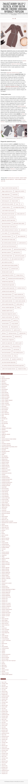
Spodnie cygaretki (5, 567)
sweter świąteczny (6, 346)
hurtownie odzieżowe (6, 445)
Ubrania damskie (5, 657)
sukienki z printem (6, 615)
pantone (3, 530)
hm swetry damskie (14, 233)
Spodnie (3, 566)
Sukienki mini (4, 601)
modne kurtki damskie (19, 297)
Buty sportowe (5, 423)
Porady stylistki (5, 542)
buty (17, 204)
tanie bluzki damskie (6, 349)
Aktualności (4, 380)
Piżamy (3, 533)
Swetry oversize (5, 623)
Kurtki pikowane (5, 496)
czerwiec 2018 (5, 758)
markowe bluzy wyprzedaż (7, 281)
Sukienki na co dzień (6, 603)
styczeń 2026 (4, 691)
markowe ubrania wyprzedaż (8, 291)
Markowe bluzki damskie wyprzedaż (16, 278)
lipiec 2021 (4, 741)
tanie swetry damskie (6, 355)
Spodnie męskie (5, 575)
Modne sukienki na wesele (7, 521)
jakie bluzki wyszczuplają (19, 249)
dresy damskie (5, 431)
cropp (3, 425)
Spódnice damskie (6, 563)
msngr (18, 307)
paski (3, 532)
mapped (3, 278)
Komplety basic (5, 476)
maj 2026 (4, 685)
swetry (3, 617)
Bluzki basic (4, 391)
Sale (2, 550)
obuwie (16, 317)
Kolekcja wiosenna (6, 466)
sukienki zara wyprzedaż (7, 343)
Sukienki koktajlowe (6, 595)
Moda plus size (5, 519)
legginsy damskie (5, 504)
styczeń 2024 (4, 728)
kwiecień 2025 (5, 705)
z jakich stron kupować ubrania (8, 368)
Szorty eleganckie (5, 632)
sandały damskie (5, 553)
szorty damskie (5, 631)
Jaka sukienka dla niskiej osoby (8, 239)
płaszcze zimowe (5, 539)
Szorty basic (4, 628)
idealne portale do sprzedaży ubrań (9, 446)
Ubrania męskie (5, 659)
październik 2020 (5, 748)
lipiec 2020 (4, 751)
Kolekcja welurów (5, 465)
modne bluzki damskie (7, 297)
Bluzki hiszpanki (5, 394)
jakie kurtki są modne (19, 255)
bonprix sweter (15, 200)
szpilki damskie (5, 635)
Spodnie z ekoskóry (6, 576)
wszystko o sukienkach (17, 359)
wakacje (3, 663)
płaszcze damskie (5, 538)
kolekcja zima (4, 468)
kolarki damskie (5, 457)
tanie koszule (16, 349)
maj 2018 (4, 759)
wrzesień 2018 (5, 753)
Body (3, 415)
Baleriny (3, 381)
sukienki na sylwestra (6, 606)
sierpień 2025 (5, 699)
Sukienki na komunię (6, 604)
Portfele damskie (5, 544)
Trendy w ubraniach (6, 654)
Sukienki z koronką (6, 614)
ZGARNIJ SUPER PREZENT (7, 674)
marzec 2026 (4, 688)
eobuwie (3, 435)
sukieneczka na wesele (7, 583)
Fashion (3, 437)
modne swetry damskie (20, 301)
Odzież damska (5, 525)
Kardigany (4, 453)
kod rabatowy (4, 456)
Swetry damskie (5, 618)
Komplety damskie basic (7, 479)
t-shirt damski (5, 637)
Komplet (3, 474)
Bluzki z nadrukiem (6, 404)
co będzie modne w (6, 207)
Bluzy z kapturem (5, 414)
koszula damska (5, 488)
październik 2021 (5, 736)
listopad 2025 (4, 694)
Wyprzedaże (4, 666)
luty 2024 (4, 727)
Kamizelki (4, 449)
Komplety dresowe (6, 480)
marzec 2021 (4, 747)
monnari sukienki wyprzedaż (9, 54)
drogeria (3, 432)
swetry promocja (16, 346)
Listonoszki (4, 508)
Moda (3, 52)
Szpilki (3, 634)
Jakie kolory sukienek (6, 252)
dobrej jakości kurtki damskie (8, 213)
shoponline (4, 555)
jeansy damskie (5, 448)
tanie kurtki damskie (6, 352)
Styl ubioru (4, 580)
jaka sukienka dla (21, 236)
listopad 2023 (4, 731)
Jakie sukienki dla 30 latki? (17, 259)
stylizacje (4, 333)
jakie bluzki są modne (6, 249)
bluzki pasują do (5, 200)
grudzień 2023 (5, 730)
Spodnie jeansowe (6, 573)
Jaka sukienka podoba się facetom (9, 242)
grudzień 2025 (5, 693)
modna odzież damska (7, 294)
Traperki (3, 649)
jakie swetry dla (5, 268)
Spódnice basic (5, 561)
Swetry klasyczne (5, 621)
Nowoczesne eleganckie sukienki (9, 313)
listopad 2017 (4, 768)
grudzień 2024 (5, 711)
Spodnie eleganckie (6, 572)
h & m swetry (4, 233)
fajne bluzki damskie (6, 223)
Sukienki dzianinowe (6, 590)
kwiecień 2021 (5, 745)
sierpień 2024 (5, 717)
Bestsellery (4, 383)
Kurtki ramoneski (5, 501)
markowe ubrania (21, 288)
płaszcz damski (5, 535)
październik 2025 (5, 696)
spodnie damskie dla (6, 330)
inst (14, 236)
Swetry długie (5, 620)
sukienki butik (14, 55)
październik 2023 (5, 733)
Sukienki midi (4, 600)
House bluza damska (6, 236)
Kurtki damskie (5, 493)
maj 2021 (4, 744)
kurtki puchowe (5, 499)
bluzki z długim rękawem (7, 400)
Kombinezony (5, 471)
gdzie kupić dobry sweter (18, 223)
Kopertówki (4, 487)
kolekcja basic (5, 459)
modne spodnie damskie (7, 301)
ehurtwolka (11, 217)
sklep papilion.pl (14, 326)
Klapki (3, 454)
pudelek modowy (5, 547)
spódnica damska (5, 558)
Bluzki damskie (5, 392)
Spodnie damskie (5, 569)
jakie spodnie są (5, 259)
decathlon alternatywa (6, 428)
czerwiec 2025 (5, 702)
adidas (3, 377)
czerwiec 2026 (5, 683)
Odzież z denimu (5, 528)
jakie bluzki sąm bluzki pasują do (9, 246)
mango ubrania (19, 275)
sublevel (3, 581)
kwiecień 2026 (5, 686)
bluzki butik (15, 194)
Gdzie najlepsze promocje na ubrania (10, 230)
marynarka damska (6, 511)
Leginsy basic (4, 507)
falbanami (13, 168)
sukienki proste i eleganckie (6, 56)
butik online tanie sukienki (7, 204)
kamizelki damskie (6, 451)
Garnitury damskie (6, 440)
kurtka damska (5, 491)
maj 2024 (4, 722)
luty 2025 (4, 708)
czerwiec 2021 (5, 742)
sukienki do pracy (20, 55)
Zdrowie (3, 671)
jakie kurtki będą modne (7, 255)
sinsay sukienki (18, 54)
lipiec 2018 (4, 756)
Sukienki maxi (5, 598)
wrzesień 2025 (5, 697)
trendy (15, 355)
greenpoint (23, 230)
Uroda (3, 662)
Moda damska (5, 516)
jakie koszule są (16, 252)
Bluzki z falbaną (5, 401)
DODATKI (4, 429)
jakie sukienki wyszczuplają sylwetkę (10, 265)
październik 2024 (5, 714)
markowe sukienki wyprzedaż (8, 288)
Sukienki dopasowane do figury (8, 589)
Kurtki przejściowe (6, 497)
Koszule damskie (5, 490)
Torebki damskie (5, 648)
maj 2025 (4, 703)
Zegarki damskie (5, 673)
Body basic (4, 417)
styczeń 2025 (4, 710)
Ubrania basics (5, 656)
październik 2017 (5, 770)
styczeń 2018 (4, 765)
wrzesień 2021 (5, 737)
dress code (4, 217)
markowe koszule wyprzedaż (8, 284)
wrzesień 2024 (5, 716)
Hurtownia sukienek (6, 443)
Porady (3, 541)
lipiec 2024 (4, 719)
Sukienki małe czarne (6, 597)
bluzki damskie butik (6, 197)
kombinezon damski (6, 470)
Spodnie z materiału (6, 578)
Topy (3, 645)
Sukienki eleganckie (6, 592)
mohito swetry (19, 304)
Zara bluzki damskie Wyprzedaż (9, 362)
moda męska (4, 518)
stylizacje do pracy (12, 333)
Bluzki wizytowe (5, 398)
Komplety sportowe (6, 485)
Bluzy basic (4, 406)
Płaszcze (3, 536)
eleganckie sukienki (15, 63)
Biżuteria (4, 387)
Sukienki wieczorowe (6, 612)
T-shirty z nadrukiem (6, 640)
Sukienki (3, 584)
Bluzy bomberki (5, 408)
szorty (3, 626)
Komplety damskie (6, 477)
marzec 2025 (4, 706)
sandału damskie (5, 552)
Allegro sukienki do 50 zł (7, 191)
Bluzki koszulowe (5, 395)
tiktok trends (4, 643)
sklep (17, 138)
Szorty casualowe (5, 629)
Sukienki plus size (5, 607)
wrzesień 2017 (5, 772)
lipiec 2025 (4, 700)
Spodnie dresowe (5, 570)
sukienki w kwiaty (5, 611)
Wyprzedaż (4, 665)
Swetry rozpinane (5, 625)
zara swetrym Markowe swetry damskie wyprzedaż (13, 365)
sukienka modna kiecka (7, 336)
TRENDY (3, 651)
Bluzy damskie (5, 409)
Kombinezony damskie (6, 473)
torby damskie (5, 646)
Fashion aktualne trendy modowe (9, 439)
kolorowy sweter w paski (7, 272)
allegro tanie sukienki (13, 52)
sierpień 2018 (5, 755)
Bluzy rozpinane (5, 412)
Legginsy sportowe (6, 505)
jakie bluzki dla (22, 242)
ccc (21, 204)
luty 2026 (4, 689)
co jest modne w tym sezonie (8, 210)
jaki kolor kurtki (14, 268)
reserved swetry (5, 323)
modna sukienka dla (18, 294)
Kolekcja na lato (5, 463)
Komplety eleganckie (6, 484)
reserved (3, 549)
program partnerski (6, 545)
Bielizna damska (5, 384)
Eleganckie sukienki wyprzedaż (8, 220)
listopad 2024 (4, 713)
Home (3, 442)
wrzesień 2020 (5, 750)
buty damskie (4, 422)
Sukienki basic (5, 586)
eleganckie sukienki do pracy (13, 53)
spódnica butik (17, 330)
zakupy (3, 668)
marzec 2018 (4, 762)
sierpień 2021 (5, 739)
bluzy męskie (4, 411)
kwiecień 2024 (5, 724)
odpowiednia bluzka (6, 320)
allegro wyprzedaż (6, 194)
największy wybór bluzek (7, 310)
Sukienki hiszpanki (6, 594)
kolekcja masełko (5, 462)
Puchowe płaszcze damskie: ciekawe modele (17, 177)
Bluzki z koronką (5, 403)
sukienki (24, 60)
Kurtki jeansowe (5, 494)
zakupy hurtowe (5, 669)
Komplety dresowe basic (7, 482)
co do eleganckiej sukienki (18, 207)
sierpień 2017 (5, 773)
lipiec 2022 (4, 734)
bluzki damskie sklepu (18, 197)
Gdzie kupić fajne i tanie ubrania (9, 226)
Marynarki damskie (6, 513)
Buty (3, 420)
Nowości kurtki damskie (7, 317)
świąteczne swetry (22, 368)
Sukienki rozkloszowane (7, 609)
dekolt (23, 114)
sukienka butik (8, 55)
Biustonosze (4, 386)
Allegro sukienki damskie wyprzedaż (10, 188)
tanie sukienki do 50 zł (18, 352)
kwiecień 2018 (5, 761)
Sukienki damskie (5, 587)
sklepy (3, 556)
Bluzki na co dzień (6, 397)
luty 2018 (4, 764)
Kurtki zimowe (5, 502)
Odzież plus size (5, 527)
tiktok (3, 642)
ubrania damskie (5, 359)
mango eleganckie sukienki (7, 275)
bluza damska (5, 389)
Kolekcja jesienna (5, 460)
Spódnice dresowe (6, 564)
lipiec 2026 (4, 682)
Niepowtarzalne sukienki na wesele (9, 522)
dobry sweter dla (21, 213)
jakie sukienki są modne (7, 262)
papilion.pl (15, 320)
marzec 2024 (4, 725)
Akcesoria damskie (6, 378)
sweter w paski (18, 343)
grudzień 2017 (5, 767)
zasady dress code (15, 56)
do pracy (6, 53)
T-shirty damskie (5, 638)
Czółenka (4, 426)
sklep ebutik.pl (5, 326)
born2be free (4, 418)
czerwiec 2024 (5, 720)
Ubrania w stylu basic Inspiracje (9, 660)
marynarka (4, 510)
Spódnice (4, 559)
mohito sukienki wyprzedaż (8, 304)
